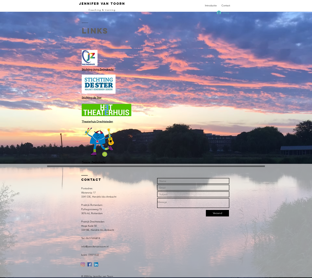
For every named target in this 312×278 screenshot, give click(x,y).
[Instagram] (83, 264)
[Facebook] (89, 264)
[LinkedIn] (96, 264)
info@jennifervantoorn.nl (95, 246)
